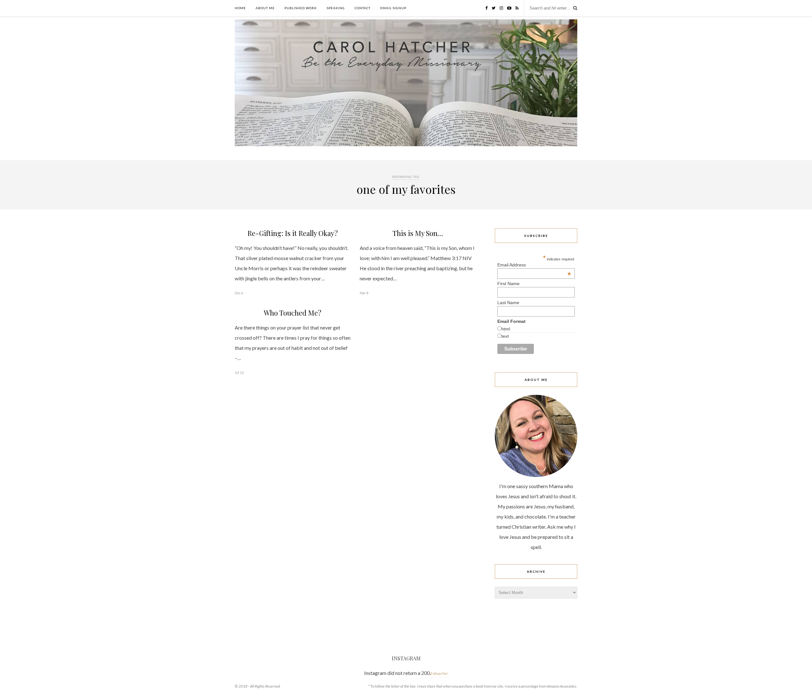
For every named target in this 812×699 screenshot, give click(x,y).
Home (240, 8)
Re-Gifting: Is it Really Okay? (292, 233)
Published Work (301, 8)
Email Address (534, 264)
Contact (362, 8)
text (505, 336)
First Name (508, 283)
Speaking (336, 8)
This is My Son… (417, 233)
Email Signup (393, 8)
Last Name (508, 302)
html (505, 328)
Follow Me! (439, 673)
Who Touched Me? (292, 312)
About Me (265, 8)
